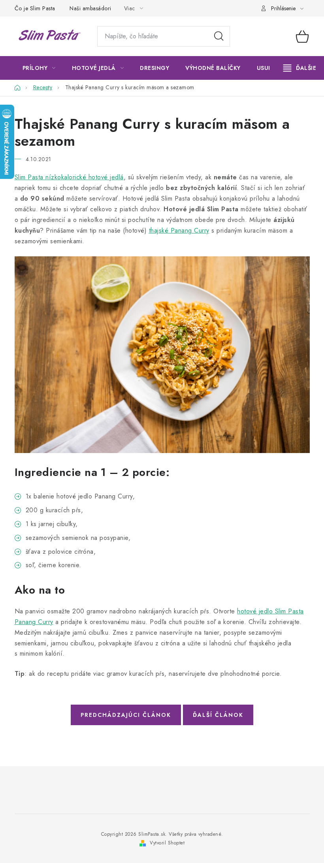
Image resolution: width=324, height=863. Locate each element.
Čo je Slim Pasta (35, 8)
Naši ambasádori (90, 8)
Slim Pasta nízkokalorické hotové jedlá (69, 177)
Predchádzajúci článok (126, 715)
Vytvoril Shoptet (167, 842)
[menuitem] (39, 68)
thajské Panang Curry (179, 230)
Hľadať (219, 36)
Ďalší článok (218, 715)
